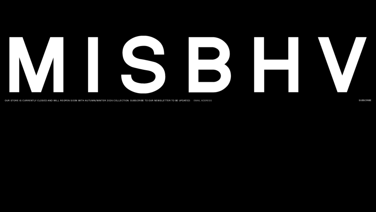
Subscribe (365, 100)
